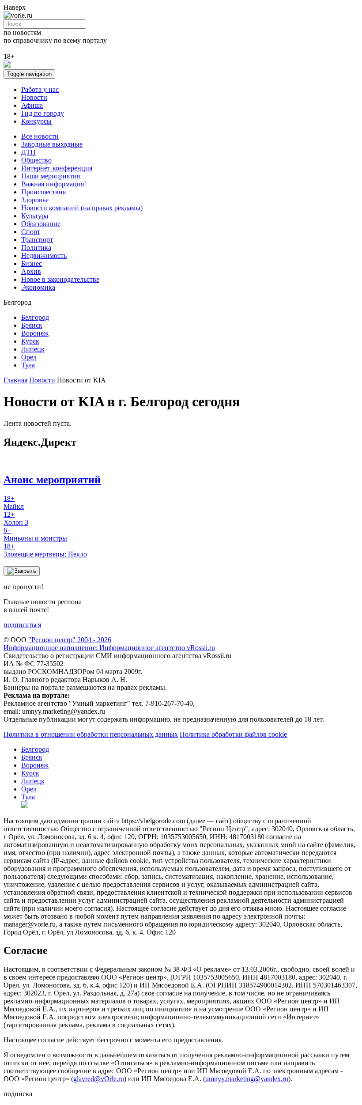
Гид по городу (42, 113)
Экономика (38, 287)
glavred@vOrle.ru (98, 1078)
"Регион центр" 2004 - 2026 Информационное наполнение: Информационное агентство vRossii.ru (109, 643)
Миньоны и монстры (35, 534)
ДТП (28, 152)
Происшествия (43, 192)
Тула (28, 365)
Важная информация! (53, 184)
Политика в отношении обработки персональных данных (91, 734)
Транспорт (37, 239)
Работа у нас (40, 89)
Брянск (31, 325)
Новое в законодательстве (60, 279)
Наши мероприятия (50, 176)
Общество (36, 160)
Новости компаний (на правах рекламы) (82, 208)
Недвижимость (44, 255)
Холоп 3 (16, 518)
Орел (29, 357)
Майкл (14, 502)
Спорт (30, 231)
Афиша (32, 105)
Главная (15, 380)
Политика (36, 247)
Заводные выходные (52, 144)
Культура (34, 215)
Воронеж (35, 333)
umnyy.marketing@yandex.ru (246, 1078)
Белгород (35, 317)
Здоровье (35, 200)
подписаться (22, 624)
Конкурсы (36, 121)
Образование (40, 223)
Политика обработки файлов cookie (233, 734)
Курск (30, 341)
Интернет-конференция (56, 168)
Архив (31, 271)
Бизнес (31, 263)
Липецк (33, 349)
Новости (34, 97)
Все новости (40, 136)
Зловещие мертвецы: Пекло (45, 550)
